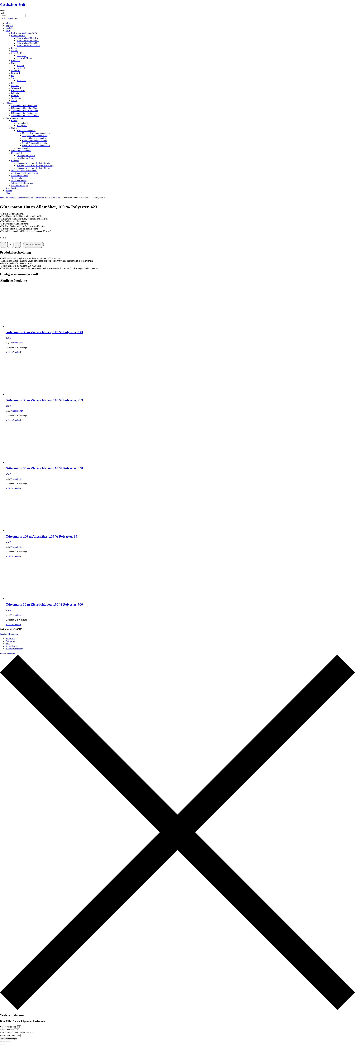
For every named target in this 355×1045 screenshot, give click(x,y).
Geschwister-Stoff (12, 4)
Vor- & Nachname (8, 1027)
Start (2, 197)
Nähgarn (29, 197)
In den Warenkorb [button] (13, 352)
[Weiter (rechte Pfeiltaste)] (4, 1044)
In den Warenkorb (33, 245)
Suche (2, 10)
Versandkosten (16, 342)
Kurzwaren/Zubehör (15, 197)
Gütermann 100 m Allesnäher (47, 197)
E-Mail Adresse (7, 1029)
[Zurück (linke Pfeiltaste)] (1, 1044)
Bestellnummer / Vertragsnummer (15, 1032)
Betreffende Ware (8, 1035)
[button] (180, 30)
